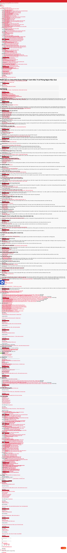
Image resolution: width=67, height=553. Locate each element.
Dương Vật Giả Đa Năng (17, 40)
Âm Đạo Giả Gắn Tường (9, 29)
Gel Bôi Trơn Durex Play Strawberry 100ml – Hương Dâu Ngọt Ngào (15, 154)
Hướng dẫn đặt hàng (6, 370)
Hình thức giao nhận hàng (7, 363)
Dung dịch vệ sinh (14, 65)
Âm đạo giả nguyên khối (17, 31)
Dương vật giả (10, 35)
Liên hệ (3, 361)
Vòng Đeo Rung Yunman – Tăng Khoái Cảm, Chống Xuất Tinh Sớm (14, 89)
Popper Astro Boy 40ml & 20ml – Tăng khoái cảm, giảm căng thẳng (14, 245)
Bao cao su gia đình (16, 17)
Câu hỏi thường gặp (5, 371)
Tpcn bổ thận (16, 66)
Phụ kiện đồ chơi (15, 68)
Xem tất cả (11, 73)
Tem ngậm (20, 47)
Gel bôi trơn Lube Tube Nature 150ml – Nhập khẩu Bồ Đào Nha (14, 126)
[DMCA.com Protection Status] (2, 353)
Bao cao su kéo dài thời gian (22, 10)
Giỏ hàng (11, 72)
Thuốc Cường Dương (14, 44)
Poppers (11, 203)
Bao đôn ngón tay (19, 21)
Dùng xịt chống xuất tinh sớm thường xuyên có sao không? (13, 308)
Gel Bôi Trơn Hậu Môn (22, 26)
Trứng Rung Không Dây (19, 54)
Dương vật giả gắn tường (18, 440)
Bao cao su (9, 7)
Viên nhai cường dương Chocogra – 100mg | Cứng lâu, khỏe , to (14, 199)
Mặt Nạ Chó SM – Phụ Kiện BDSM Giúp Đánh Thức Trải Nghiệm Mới (15, 506)
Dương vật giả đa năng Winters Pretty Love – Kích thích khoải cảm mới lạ (15, 345)
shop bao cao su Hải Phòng (27, 278)
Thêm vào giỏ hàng (5, 320)
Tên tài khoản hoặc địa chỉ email (6, 477)
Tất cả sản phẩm (16, 8)
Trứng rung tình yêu (17, 53)
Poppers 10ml (14, 50)
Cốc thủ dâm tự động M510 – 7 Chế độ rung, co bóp (12, 286)
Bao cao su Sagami (15, 14)
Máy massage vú (12, 64)
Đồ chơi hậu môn (12, 58)
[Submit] (2, 539)
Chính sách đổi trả (5, 372)
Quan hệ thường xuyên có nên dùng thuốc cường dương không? (14, 305)
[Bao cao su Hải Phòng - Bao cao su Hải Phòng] (9, 2)
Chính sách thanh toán (6, 364)
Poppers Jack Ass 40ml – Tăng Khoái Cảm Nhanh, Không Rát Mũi (14, 227)
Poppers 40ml (14, 52)
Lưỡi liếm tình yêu (12, 63)
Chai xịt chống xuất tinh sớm (18, 61)
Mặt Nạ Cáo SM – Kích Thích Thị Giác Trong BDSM (11, 533)
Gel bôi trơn (9, 22)
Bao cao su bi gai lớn (17, 12)
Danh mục (8, 74)
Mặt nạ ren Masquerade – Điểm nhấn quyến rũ (10, 515)
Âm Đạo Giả (9, 249)
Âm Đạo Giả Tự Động (9, 32)
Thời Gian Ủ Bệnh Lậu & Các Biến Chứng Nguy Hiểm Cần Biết (11, 290)
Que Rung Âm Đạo (14, 43)
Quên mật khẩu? (3, 482)
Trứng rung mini (15, 56)
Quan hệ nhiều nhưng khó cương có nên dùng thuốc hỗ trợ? (13, 304)
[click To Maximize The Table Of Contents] (1, 84)
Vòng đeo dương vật (14, 59)
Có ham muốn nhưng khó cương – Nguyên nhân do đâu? (12, 310)
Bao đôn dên (12, 18)
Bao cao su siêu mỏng (9, 9)
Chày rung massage (13, 41)
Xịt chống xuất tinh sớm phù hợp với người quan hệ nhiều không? (14, 306)
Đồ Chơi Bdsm (12, 491)
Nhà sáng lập (4, 362)
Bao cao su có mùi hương (20, 16)
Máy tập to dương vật (14, 62)
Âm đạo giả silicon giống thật (20, 30)
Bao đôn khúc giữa (21, 20)
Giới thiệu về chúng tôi (6, 360)
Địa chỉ (4, 75)
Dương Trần (12, 82)
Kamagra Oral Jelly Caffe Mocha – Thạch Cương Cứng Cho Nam (14, 171)
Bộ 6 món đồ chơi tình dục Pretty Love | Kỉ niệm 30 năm (12, 524)
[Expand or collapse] (0, 86)
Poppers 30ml (14, 51)
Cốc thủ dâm (7, 34)
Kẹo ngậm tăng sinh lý (22, 46)
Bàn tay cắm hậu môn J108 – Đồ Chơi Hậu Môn (11, 327)
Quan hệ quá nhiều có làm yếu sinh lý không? (10, 311)
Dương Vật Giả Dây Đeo (19, 38)
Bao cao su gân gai (17, 11)
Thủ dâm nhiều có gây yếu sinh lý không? (10, 309)
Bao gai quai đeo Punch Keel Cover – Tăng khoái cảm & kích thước (14, 80)
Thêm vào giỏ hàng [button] (5, 83)
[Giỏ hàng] (4, 552)
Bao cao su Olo (13, 15)
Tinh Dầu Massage (16, 25)
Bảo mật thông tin (5, 365)
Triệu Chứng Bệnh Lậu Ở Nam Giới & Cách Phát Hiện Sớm (11, 291)
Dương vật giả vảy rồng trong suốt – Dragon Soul (11, 317)
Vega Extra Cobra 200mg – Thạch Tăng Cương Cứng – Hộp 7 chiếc (14, 181)
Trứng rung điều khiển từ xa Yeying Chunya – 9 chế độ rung (13, 364)
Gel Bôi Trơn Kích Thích (19, 24)
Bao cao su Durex (14, 13)
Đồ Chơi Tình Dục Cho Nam (17, 395)
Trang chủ (7, 71)
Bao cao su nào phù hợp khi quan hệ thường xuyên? (12, 307)
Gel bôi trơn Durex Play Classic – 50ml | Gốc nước (11, 145)
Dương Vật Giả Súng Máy (18, 39)
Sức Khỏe (1, 77)
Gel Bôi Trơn (9, 111)
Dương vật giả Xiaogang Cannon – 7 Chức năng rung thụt (12, 336)
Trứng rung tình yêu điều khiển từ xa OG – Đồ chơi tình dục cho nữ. (14, 373)
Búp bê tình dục (12, 57)
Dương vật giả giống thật (18, 37)
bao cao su (5, 258)
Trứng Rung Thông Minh (23, 55)
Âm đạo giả (5, 27)
